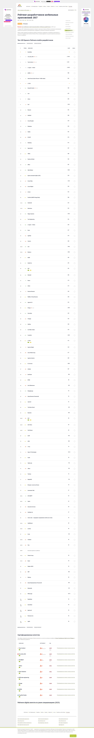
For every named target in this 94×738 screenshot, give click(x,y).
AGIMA (29, 73)
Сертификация (34, 6)
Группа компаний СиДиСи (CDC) (34, 175)
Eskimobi (29, 275)
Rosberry (29, 252)
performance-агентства (69, 22)
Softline (29, 324)
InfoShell (29, 115)
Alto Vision (30, 424)
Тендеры (40, 6)
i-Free (29, 446)
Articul (29, 192)
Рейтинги (28, 6)
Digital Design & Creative (70, 32)
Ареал (29, 501)
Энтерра (29, 318)
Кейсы (44, 6)
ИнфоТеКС (30, 479)
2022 (18, 20)
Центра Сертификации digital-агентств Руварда (64, 638)
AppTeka (29, 235)
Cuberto (29, 241)
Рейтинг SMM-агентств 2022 (62, 720)
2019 (21, 20)
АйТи (29, 441)
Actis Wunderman (31, 385)
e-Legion (29, 67)
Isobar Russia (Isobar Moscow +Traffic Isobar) (36, 78)
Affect (29, 164)
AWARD (48, 6)
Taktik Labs (30, 463)
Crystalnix (30, 335)
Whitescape (30, 593)
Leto (28, 93)
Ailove (29, 99)
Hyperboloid (30, 148)
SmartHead (30, 604)
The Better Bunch (31, 407)
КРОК (29, 380)
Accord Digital (30, 186)
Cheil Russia (30, 430)
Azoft (29, 435)
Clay (28, 545)
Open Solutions (22, 671)
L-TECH (29, 83)
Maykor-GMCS (30, 566)
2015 (30, 20)
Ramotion (29, 412)
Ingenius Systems (31, 358)
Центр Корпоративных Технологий (35, 582)
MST (28, 268)
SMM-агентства (68, 28)
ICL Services (30, 363)
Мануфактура (30, 391)
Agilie (29, 621)
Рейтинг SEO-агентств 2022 (41, 720)
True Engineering (31, 219)
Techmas (29, 474)
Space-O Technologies (32, 452)
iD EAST (29, 137)
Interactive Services (31, 506)
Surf (28, 104)
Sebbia (29, 131)
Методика (25, 23)
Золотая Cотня (68, 20)
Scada (29, 457)
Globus (33, 67)
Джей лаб (30, 610)
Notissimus (30, 208)
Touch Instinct (30, 62)
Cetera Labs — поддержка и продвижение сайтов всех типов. (40, 517)
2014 (32, 20)
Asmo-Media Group (31, 352)
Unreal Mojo (30, 181)
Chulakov (29, 539)
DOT (28, 418)
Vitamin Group (30, 555)
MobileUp (29, 142)
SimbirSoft (30, 202)
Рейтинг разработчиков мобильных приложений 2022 (24, 722)
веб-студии (67, 24)
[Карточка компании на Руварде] (28, 270)
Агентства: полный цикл (70, 36)
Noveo (29, 280)
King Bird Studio (31, 88)
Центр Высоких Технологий (33, 396)
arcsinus (29, 528)
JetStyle (29, 369)
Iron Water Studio (31, 329)
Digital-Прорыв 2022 (61, 724)
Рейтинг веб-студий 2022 (21, 720)
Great (29, 534)
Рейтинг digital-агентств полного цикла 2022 (23, 724)
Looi (28, 246)
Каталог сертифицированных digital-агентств (23, 718)
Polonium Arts (30, 615)
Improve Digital (31, 347)
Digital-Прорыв (68, 38)
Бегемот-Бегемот (31, 291)
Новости (52, 6)
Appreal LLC (30, 302)
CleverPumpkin (31, 120)
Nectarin (29, 110)
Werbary (29, 577)
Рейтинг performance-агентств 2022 (63, 718)
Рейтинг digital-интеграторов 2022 (63, 722)
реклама (70, 6)
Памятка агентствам (63, 6)
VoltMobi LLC (30, 512)
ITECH (29, 286)
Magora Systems (31, 213)
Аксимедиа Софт (31, 490)
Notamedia (30, 588)
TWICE (29, 153)
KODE (29, 257)
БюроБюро (30, 599)
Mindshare (30, 126)
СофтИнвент (30, 523)
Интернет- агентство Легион (33, 485)
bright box (30, 263)
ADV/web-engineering (24, 677)
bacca (29, 230)
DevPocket (30, 374)
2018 (23, 20)
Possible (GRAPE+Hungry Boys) (34, 197)
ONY (28, 571)
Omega (29, 307)
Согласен (73, 736)
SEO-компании (68, 26)
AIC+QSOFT (30, 495)
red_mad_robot (31, 56)
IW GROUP (21, 660)
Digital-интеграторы (69, 34)
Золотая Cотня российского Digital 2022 (43, 718)
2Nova (29, 468)
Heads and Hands (31, 159)
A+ (35, 56)
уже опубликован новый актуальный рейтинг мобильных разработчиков (36, 26)
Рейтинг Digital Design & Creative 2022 (43, 722)
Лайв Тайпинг (30, 170)
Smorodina (30, 313)
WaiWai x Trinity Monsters (33, 296)
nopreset (29, 401)
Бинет (29, 560)
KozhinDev (30, 52)
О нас (57, 6)
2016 (28, 20)
